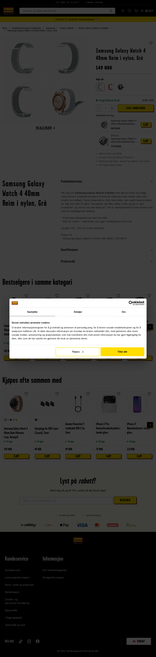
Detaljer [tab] (78, 312)
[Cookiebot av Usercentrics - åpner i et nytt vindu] (131, 303)
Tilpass (76, 351)
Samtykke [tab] (32, 312)
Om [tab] (124, 312)
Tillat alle (122, 351)
